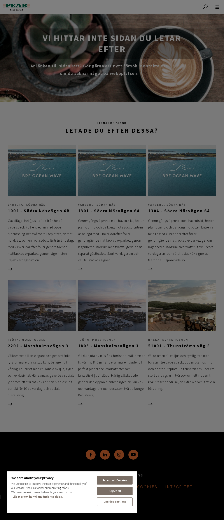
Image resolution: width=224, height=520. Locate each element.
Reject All (115, 491)
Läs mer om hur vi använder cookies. (37, 497)
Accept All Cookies (115, 480)
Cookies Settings (114, 502)
